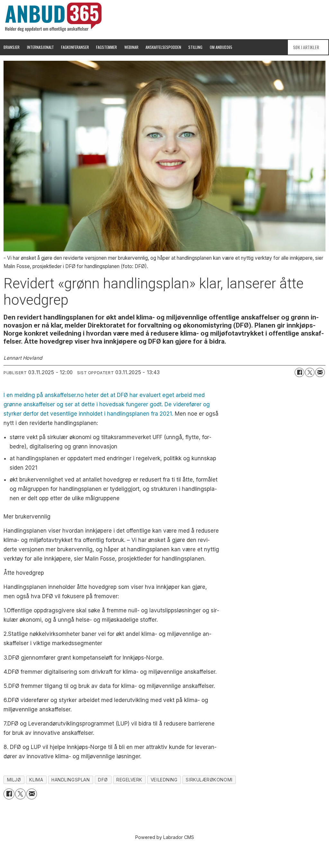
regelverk (129, 779)
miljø (14, 779)
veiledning (164, 779)
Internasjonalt (40, 47)
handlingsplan (70, 779)
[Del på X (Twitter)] (310, 372)
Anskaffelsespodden (163, 47)
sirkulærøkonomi (209, 779)
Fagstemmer (106, 47)
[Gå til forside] (53, 17)
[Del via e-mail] (320, 372)
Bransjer (12, 47)
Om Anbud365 (221, 47)
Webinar (131, 47)
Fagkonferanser (75, 47)
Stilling (195, 47)
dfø (103, 779)
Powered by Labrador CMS (164, 837)
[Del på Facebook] (299, 372)
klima (36, 779)
